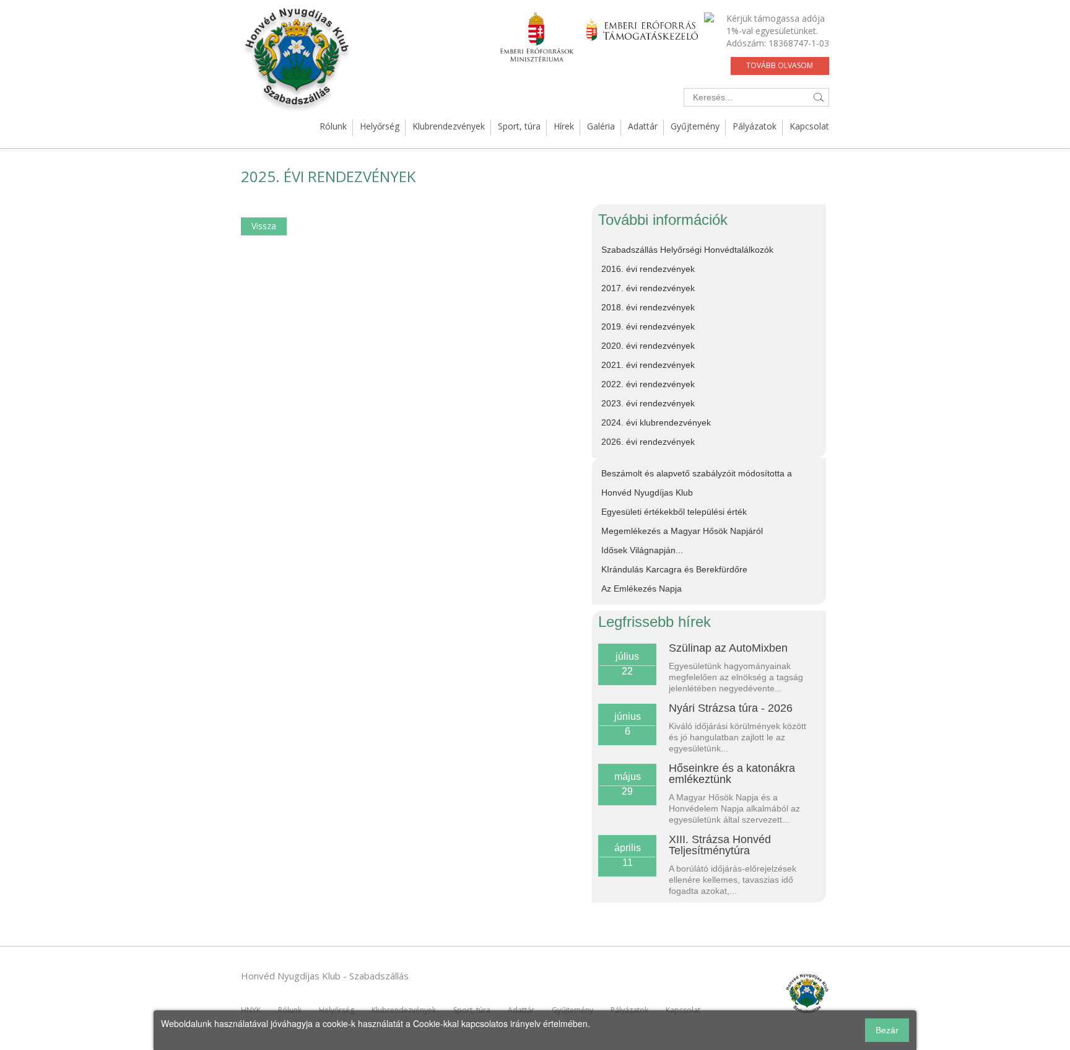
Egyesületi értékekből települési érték (674, 512)
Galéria (601, 126)
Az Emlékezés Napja (641, 588)
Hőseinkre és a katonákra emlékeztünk (732, 773)
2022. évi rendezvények (648, 384)
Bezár (887, 1030)
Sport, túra (519, 126)
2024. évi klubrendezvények (656, 422)
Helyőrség (379, 126)
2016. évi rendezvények (648, 269)
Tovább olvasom (779, 65)
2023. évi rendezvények (648, 403)
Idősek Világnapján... (642, 550)
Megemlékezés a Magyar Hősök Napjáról (682, 531)
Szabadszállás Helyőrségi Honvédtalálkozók (687, 250)
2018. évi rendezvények (648, 307)
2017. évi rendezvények (648, 288)
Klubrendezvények (448, 126)
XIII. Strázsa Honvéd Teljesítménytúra (720, 845)
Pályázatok (754, 126)
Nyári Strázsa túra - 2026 (731, 708)
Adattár (643, 126)
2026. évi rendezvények (648, 442)
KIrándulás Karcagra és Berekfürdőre (674, 569)
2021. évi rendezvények (648, 365)
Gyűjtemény (695, 126)
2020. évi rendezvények (648, 346)
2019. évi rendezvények (648, 326)
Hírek (564, 126)
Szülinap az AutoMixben (728, 648)
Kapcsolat (809, 126)
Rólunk (333, 126)
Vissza (263, 226)
